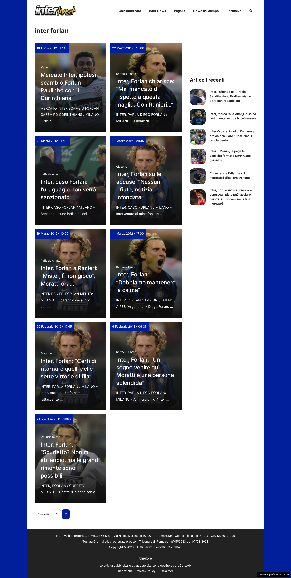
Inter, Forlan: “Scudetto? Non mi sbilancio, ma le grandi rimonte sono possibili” (70, 460)
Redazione (125, 571)
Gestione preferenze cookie (274, 574)
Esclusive (234, 11)
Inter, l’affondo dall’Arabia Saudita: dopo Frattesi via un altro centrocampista (230, 96)
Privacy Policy (145, 571)
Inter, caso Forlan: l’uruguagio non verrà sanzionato (68, 189)
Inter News (157, 11)
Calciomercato (130, 11)
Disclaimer (165, 571)
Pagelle (179, 11)
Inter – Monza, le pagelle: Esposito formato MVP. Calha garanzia (231, 155)
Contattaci (175, 547)
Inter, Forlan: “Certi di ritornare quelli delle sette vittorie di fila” (68, 369)
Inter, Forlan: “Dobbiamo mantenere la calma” (145, 282)
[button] (250, 11)
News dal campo (206, 11)
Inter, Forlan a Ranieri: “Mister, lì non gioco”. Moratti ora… (69, 276)
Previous (43, 514)
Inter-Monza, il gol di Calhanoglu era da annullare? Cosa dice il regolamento (233, 136)
